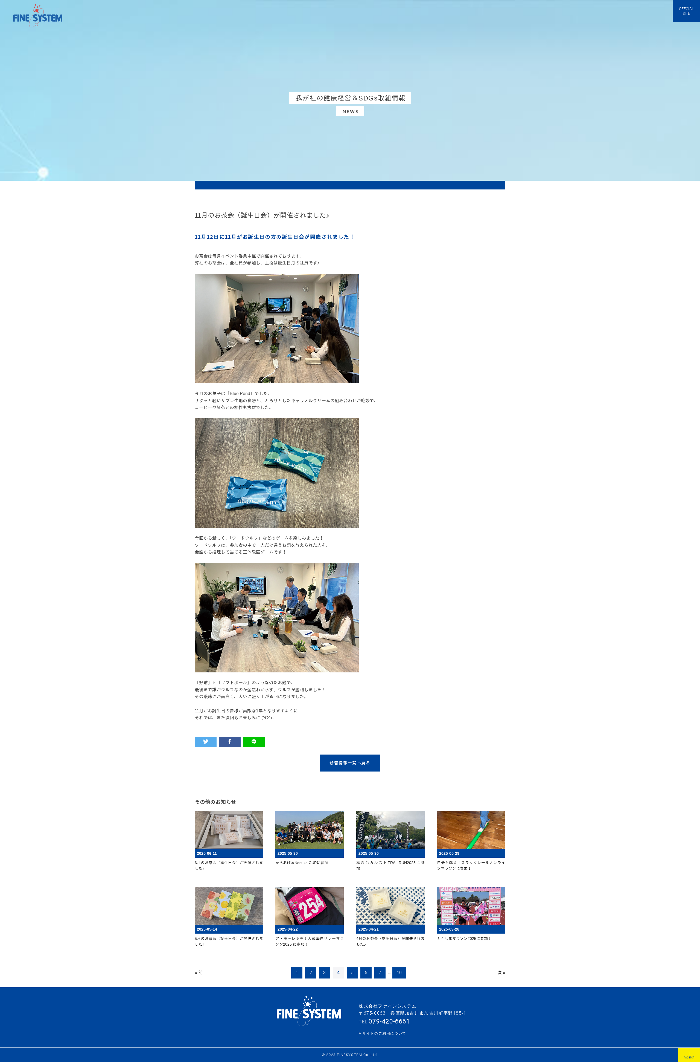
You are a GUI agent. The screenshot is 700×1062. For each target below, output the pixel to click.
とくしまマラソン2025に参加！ (464, 938)
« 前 (199, 972)
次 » (501, 972)
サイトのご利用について (384, 1033)
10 (399, 972)
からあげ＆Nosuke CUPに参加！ (303, 862)
